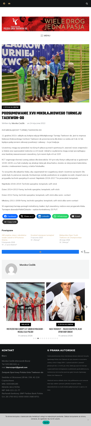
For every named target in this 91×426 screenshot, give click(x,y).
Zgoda (46, 422)
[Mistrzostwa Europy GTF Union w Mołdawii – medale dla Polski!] (25, 284)
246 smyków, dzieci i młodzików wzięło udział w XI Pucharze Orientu (14, 237)
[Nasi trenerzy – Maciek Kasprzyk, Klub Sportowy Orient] (65, 284)
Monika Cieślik (18, 123)
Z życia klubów (11, 107)
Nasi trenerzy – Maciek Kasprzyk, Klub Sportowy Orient (65, 330)
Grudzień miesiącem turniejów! (42, 235)
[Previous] (4, 306)
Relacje (25, 324)
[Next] (86, 306)
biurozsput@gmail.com (16, 367)
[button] (45, 36)
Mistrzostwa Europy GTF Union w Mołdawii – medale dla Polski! (25, 330)
